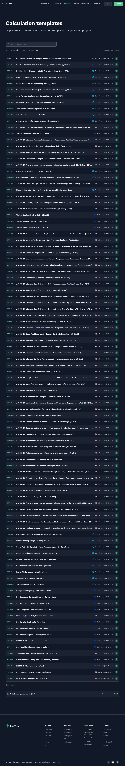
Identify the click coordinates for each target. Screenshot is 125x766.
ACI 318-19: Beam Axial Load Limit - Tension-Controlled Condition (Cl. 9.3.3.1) (47, 334)
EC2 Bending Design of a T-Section (30, 622)
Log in (108, 4)
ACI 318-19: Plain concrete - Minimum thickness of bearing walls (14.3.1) (45, 440)
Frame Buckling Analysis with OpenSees (32, 541)
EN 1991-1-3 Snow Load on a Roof (30, 666)
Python (47, 742)
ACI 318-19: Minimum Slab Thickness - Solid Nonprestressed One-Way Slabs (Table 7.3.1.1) (52, 284)
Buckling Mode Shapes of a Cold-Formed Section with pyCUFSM (42, 71)
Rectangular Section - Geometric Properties (34, 171)
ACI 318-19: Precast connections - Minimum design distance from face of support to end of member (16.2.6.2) (54, 478)
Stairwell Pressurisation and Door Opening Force (36, 653)
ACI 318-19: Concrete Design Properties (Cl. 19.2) (36, 497)
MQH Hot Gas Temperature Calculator (31, 678)
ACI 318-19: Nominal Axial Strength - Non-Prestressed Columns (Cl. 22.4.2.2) (47, 240)
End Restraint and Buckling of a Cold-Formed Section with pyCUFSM (44, 90)
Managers (67, 733)
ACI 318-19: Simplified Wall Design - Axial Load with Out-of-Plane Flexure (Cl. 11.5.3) (50, 384)
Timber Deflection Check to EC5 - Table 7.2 (33, 134)
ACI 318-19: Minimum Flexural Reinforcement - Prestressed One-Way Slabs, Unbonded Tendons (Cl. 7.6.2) (54, 140)
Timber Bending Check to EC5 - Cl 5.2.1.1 (32, 221)
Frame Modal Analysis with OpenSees (31, 572)
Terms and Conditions (42, 762)
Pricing (76, 4)
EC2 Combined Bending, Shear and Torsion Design (36, 597)
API (46, 745)
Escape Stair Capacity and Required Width (33, 591)
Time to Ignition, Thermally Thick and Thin (33, 609)
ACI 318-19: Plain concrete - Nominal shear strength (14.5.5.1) (41, 459)
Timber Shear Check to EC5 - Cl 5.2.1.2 (32, 228)
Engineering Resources (88, 734)
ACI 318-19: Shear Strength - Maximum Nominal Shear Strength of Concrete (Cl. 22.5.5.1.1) (53, 184)
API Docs (87, 741)
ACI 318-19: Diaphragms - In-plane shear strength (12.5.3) (39, 415)
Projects (48, 733)
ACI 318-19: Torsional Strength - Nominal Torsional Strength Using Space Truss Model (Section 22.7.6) (54, 528)
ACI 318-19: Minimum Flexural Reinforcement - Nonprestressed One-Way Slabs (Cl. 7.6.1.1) (52, 296)
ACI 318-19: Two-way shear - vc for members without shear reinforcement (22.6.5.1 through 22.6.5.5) (54, 503)
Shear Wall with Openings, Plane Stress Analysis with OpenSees (42, 547)
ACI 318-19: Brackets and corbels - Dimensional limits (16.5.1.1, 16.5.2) (44, 146)
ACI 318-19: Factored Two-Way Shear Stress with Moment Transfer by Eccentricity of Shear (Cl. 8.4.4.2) (54, 315)
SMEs (66, 739)
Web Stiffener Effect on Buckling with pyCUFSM (36, 83)
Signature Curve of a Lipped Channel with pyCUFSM (37, 121)
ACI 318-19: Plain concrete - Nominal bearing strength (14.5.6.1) (41, 465)
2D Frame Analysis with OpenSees (30, 578)
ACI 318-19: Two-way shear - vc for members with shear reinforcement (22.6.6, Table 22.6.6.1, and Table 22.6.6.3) (54, 165)
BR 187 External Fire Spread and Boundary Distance (37, 660)
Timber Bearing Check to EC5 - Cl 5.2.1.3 (32, 215)
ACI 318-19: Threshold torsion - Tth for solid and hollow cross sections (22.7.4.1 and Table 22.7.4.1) (54, 516)
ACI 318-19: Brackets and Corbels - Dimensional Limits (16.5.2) (41, 491)
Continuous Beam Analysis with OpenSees (33, 566)
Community (88, 744)
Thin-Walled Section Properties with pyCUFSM (35, 109)
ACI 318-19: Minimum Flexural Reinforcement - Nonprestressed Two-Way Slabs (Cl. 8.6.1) (52, 328)
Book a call (107, 742)
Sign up (118, 4)
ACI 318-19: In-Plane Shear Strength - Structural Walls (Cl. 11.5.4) (43, 397)
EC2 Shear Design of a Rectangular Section (34, 635)
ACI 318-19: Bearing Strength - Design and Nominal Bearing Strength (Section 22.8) (50, 152)
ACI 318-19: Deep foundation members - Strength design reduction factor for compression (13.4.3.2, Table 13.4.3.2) (54, 428)
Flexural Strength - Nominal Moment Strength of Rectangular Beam (44, 190)
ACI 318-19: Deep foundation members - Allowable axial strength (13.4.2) (46, 422)
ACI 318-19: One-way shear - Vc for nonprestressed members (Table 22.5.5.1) (47, 202)
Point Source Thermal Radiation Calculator (34, 672)
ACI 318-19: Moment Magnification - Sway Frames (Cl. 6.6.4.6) (41, 290)
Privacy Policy (56, 762)
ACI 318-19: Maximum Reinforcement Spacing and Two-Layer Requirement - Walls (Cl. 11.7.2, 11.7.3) (54, 403)
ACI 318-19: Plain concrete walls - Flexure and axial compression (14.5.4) (46, 453)
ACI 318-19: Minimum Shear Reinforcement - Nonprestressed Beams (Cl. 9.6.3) (48, 353)
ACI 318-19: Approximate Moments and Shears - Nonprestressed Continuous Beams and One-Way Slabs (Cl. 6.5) (54, 259)
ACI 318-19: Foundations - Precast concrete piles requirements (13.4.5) (45, 434)
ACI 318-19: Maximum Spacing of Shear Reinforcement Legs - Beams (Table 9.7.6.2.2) (51, 365)
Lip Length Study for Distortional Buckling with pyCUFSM (40, 102)
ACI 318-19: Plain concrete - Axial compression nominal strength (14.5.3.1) (46, 447)
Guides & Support (90, 738)
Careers (106, 736)
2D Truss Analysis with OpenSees (30, 584)
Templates (67, 4)
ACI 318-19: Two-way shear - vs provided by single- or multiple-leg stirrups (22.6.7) (50, 509)
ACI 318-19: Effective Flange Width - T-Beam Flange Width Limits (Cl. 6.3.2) (47, 253)
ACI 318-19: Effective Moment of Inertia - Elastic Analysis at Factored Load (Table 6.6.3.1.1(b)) (54, 265)
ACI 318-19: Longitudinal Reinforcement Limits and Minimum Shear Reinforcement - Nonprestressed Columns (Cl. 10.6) (54, 378)
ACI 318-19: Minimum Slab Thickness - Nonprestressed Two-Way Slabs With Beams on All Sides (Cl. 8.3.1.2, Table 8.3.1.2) (54, 309)
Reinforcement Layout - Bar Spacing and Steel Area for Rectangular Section (47, 177)
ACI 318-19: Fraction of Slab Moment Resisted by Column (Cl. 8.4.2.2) (44, 321)
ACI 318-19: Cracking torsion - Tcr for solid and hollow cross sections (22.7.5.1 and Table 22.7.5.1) (54, 522)
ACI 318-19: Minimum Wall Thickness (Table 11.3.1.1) (36, 390)
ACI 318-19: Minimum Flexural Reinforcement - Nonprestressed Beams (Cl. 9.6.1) (49, 346)
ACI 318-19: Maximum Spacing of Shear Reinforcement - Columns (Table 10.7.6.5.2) (50, 159)
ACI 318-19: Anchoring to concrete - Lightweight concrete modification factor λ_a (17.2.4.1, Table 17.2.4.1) (54, 196)
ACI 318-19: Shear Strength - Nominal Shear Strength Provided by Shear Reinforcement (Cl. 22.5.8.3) (54, 246)
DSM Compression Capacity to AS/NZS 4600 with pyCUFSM (41, 77)
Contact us (107, 739)
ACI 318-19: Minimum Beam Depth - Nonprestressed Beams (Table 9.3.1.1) (46, 340)
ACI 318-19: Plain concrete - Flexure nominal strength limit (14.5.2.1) (44, 209)
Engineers (68, 729)
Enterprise (68, 736)
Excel (47, 739)
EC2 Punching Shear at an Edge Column (32, 628)
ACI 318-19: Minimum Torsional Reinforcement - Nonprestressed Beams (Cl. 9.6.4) (49, 359)
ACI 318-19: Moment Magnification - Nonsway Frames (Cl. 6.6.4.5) (43, 278)
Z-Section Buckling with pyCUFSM (30, 115)
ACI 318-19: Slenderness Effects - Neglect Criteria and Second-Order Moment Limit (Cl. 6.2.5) (54, 234)
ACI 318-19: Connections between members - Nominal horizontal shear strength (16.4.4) (52, 484)
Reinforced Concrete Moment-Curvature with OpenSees (39, 534)
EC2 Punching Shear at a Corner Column (33, 647)
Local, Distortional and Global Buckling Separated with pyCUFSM (43, 65)
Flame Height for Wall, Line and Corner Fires (34, 616)
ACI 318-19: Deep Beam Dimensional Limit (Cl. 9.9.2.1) (38, 372)
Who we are (107, 729)
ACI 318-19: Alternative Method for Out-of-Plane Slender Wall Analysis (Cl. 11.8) (48, 409)
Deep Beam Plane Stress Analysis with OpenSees (36, 553)
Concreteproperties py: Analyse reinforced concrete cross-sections (44, 58)
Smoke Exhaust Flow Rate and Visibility (32, 603)
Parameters (49, 729)
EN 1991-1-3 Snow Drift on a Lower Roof (32, 641)
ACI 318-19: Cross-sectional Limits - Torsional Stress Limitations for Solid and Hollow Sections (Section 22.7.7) (54, 127)
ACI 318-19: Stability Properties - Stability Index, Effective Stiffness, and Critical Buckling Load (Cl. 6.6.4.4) (54, 271)
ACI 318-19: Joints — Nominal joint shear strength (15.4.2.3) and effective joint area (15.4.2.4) (54, 472)
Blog (105, 733)
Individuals (68, 742)
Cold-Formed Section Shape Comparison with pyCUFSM (39, 96)
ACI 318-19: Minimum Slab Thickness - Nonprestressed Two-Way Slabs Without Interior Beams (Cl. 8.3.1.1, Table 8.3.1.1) (54, 303)
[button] (18, 50)
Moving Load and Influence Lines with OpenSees (36, 559)
